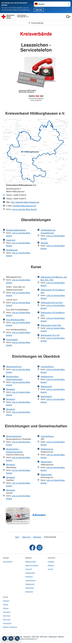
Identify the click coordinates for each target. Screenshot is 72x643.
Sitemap (6, 608)
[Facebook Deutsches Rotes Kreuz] (32, 548)
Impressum (6, 612)
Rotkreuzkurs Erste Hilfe (51, 325)
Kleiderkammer (47, 376)
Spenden (44, 242)
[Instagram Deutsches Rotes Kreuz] (40, 548)
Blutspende (29, 592)
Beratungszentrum (14, 366)
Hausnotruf (10, 240)
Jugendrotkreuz (47, 366)
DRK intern (6, 619)
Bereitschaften (30, 573)
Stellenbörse (29, 588)
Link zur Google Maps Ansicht (24, 209)
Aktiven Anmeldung (31, 565)
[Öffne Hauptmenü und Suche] (68, 17)
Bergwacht (10, 389)
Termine (50, 569)
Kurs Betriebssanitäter (15, 319)
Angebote (51, 561)
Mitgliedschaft (12, 250)
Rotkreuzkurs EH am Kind (51, 302)
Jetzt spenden (7, 561)
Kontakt (5, 604)
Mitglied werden (30, 561)
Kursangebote (12, 339)
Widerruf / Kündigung (10, 627)
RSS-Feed (6, 616)
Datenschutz (7, 623)
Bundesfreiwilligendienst (16, 230)
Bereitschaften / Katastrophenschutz (14, 378)
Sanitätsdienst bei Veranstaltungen (47, 231)
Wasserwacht (46, 386)
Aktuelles (51, 565)
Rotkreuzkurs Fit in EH (50, 335)
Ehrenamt (28, 569)
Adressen (39, 515)
